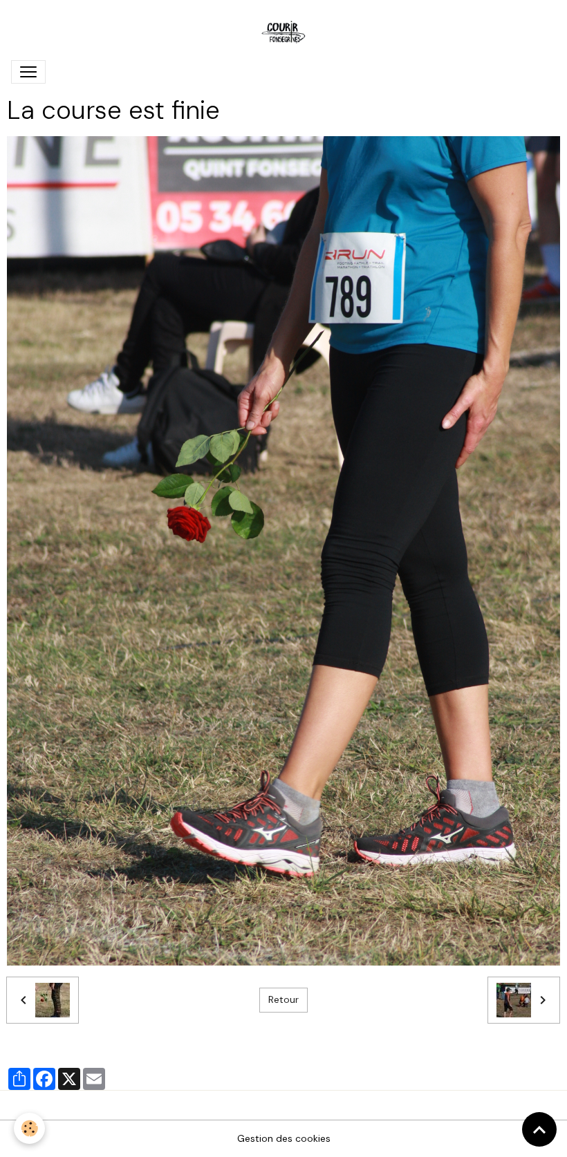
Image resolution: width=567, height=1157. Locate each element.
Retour (283, 999)
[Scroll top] (539, 1129)
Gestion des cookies (284, 1138)
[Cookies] (29, 1128)
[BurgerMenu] (28, 72)
